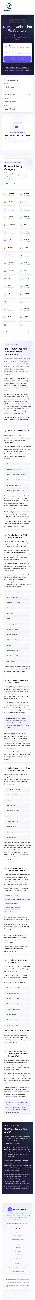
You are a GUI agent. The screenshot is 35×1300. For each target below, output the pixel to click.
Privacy (5, 1297)
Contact (13, 1297)
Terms (9, 1297)
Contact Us (18, 1251)
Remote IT (17, 70)
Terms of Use (18, 1258)
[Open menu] (31, 6)
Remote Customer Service (22, 67)
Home (17, 1232)
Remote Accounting (26, 70)
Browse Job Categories (18, 1239)
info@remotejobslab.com (18, 1271)
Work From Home (19, 65)
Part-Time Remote (10, 67)
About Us (18, 1247)
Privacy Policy (18, 1254)
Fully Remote (27, 65)
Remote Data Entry (9, 70)
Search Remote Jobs (18, 1235)
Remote (12, 65)
